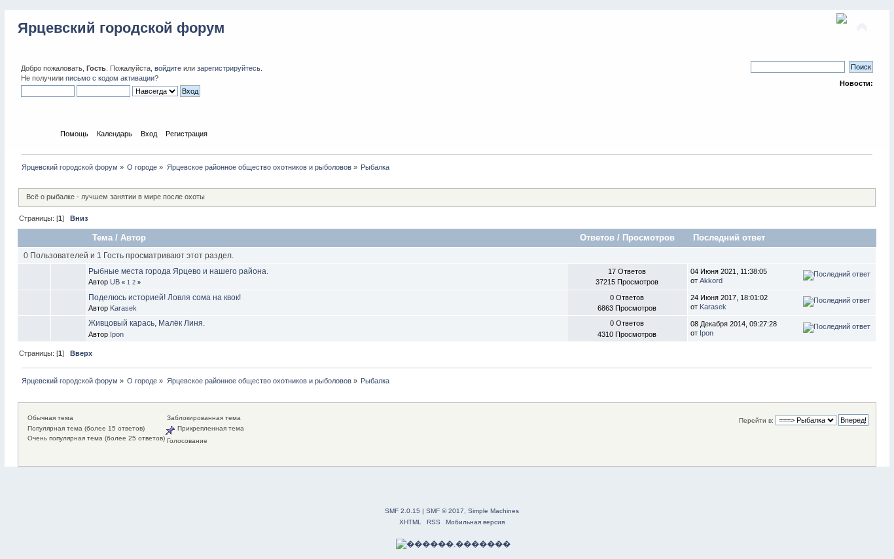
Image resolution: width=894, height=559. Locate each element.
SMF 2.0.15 (402, 510)
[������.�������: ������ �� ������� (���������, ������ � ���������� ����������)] (453, 544)
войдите (167, 68)
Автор (133, 237)
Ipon (117, 334)
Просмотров (648, 237)
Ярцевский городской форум (121, 28)
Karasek (123, 308)
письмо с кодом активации (109, 78)
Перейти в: (756, 420)
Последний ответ (730, 237)
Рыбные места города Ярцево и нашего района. (178, 271)
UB (115, 282)
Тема (102, 237)
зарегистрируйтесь (228, 68)
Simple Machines (493, 510)
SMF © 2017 (445, 510)
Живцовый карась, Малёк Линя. (146, 323)
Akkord (711, 280)
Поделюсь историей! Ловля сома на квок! (164, 297)
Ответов (597, 237)
